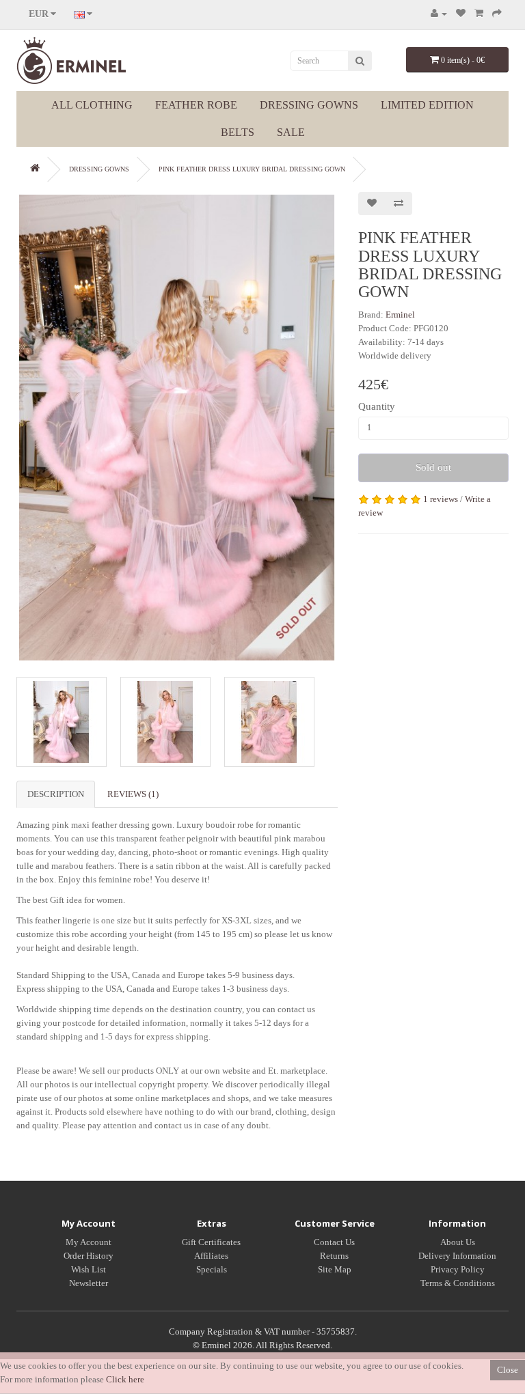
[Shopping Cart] (478, 13)
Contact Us (334, 1242)
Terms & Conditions (457, 1283)
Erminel (400, 314)
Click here (125, 1379)
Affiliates (211, 1256)
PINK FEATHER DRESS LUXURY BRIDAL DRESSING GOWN (252, 169)
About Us (457, 1242)
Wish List (88, 1269)
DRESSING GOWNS (309, 105)
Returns (334, 1256)
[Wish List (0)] (461, 13)
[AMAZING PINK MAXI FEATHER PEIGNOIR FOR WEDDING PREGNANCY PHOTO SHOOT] (177, 427)
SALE (291, 132)
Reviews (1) (133, 794)
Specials (211, 1269)
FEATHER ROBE (196, 105)
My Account (88, 1242)
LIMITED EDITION (427, 105)
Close (507, 1370)
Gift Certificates (211, 1242)
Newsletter (88, 1283)
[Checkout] (497, 13)
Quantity (376, 406)
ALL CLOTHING (92, 105)
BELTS (237, 132)
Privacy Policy (458, 1269)
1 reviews (440, 499)
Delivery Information (457, 1256)
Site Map (334, 1269)
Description (55, 794)
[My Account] (439, 13)
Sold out (433, 467)
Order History (88, 1256)
